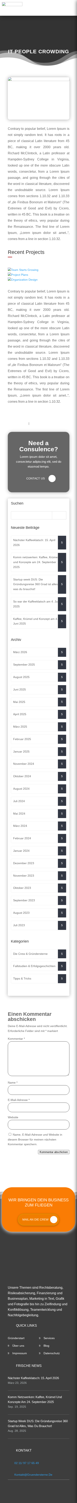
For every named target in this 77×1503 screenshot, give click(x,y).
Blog (46, 1345)
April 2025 (19, 714)
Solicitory (18, 423)
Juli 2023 (19, 925)
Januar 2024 (21, 850)
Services (49, 1338)
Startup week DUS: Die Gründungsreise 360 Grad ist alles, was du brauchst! (36, 584)
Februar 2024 (22, 838)
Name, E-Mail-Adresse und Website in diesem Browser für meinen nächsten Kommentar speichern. (35, 1139)
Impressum (19, 1353)
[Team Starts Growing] (38, 270)
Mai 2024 (19, 813)
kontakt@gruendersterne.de (33, 1474)
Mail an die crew (35, 1219)
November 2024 (23, 763)
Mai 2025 (19, 702)
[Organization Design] (38, 279)
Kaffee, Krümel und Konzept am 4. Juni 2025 (35, 621)
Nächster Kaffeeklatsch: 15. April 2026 (34, 542)
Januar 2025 (21, 751)
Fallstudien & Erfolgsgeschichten (34, 966)
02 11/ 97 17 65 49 (26, 1463)
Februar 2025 (22, 739)
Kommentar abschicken (54, 1152)
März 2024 (20, 825)
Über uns (18, 1345)
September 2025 (24, 664)
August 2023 (21, 912)
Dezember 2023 (23, 863)
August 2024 (21, 788)
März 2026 (20, 652)
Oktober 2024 (22, 776)
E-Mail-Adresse (19, 1100)
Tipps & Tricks (22, 978)
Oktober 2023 (22, 887)
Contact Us (35, 478)
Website (13, 1117)
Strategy (39, 423)
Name (12, 1082)
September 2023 (24, 900)
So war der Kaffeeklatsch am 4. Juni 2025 (36, 604)
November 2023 (23, 875)
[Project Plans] (38, 274)
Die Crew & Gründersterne (30, 953)
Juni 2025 (19, 689)
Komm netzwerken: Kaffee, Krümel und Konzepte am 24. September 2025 (35, 562)
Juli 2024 (19, 801)
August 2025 (21, 677)
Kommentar (16, 1038)
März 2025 (20, 726)
